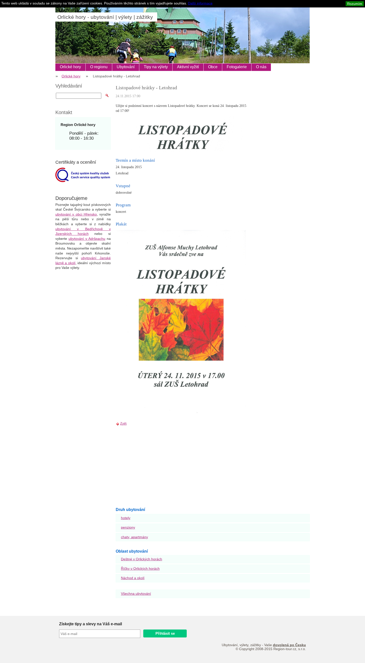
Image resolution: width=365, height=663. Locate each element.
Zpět (123, 423)
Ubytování (126, 67)
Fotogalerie (237, 67)
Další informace (200, 3)
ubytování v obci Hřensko (76, 214)
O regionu (99, 67)
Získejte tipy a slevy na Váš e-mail (90, 624)
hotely (125, 518)
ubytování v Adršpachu (87, 239)
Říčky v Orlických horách (140, 568)
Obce (213, 67)
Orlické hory (70, 67)
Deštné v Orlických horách (141, 559)
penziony (128, 527)
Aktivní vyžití (188, 67)
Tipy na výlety (156, 67)
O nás (261, 67)
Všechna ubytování (136, 594)
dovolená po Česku (289, 645)
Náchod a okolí (133, 578)
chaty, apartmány (134, 537)
